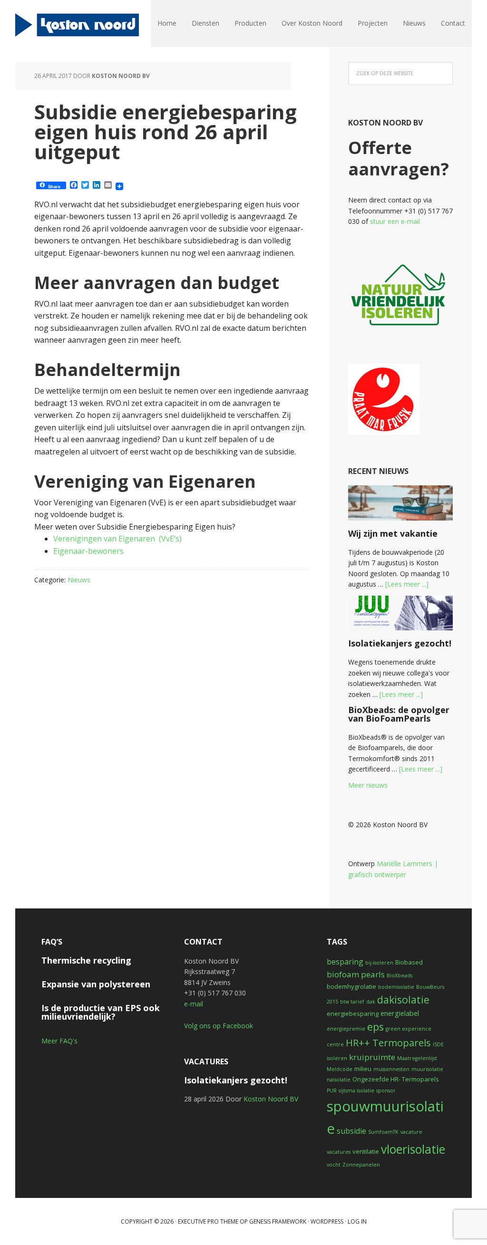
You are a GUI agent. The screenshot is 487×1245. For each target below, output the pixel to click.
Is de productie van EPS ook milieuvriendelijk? (100, 1012)
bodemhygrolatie (351, 986)
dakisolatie (403, 999)
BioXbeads (399, 975)
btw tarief (352, 1001)
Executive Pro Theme (208, 1221)
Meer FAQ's (59, 1040)
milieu (362, 1068)
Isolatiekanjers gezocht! (399, 643)
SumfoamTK (383, 1132)
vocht (334, 1164)
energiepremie (346, 1028)
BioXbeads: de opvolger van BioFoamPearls (398, 714)
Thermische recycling (86, 960)
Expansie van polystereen (95, 984)
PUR (332, 1090)
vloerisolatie (413, 1149)
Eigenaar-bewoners (88, 551)
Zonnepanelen (361, 1164)
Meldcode (339, 1069)
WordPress (327, 1221)
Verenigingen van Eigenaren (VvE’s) (117, 538)
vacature (411, 1132)
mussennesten (391, 1069)
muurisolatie (427, 1069)
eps (375, 1026)
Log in (357, 1221)
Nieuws (79, 579)
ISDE (438, 1044)
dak (370, 1001)
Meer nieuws (368, 785)
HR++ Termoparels (388, 1042)
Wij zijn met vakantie (393, 533)
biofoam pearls (356, 974)
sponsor (386, 1090)
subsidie (351, 1131)
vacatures (339, 1151)
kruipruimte (372, 1057)
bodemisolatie (396, 987)
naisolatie (339, 1079)
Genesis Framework (277, 1221)
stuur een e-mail (395, 221)
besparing (345, 961)
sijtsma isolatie (356, 1090)
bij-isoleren (379, 962)
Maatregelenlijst (417, 1058)
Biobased (409, 962)
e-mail (193, 1003)
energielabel (399, 1013)
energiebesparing (353, 1013)
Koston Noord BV (77, 24)
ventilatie (365, 1151)
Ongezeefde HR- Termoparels (395, 1079)
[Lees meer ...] (407, 584)
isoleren (337, 1058)
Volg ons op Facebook (218, 1025)
